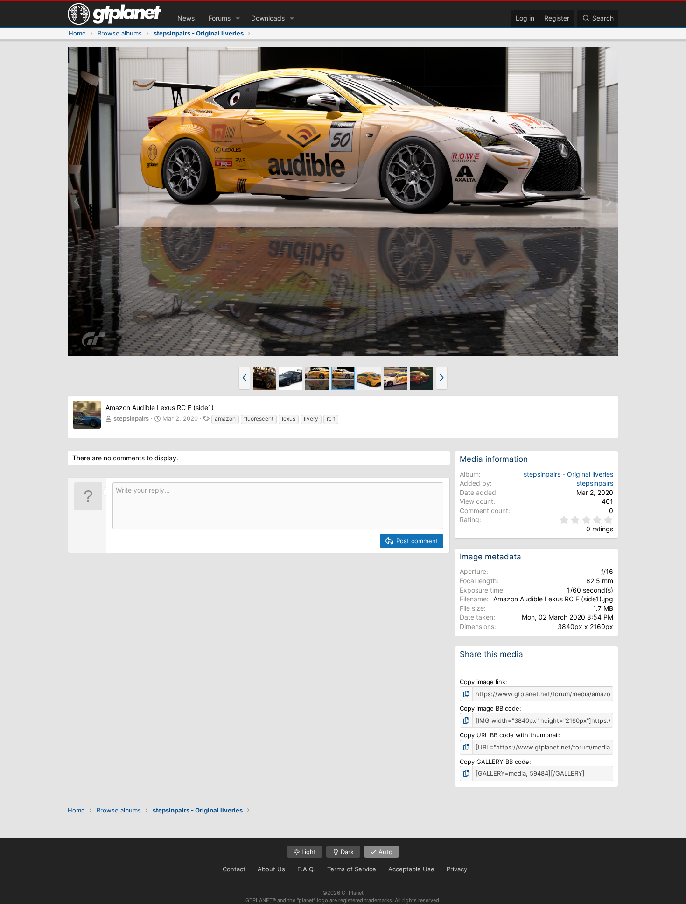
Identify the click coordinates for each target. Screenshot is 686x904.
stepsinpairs (131, 418)
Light (308, 851)
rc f (331, 418)
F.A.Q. (306, 869)
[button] (237, 18)
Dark (346, 851)
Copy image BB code (489, 708)
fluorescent (258, 418)
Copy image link (482, 681)
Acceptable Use (411, 869)
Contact (234, 869)
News (186, 18)
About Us (271, 869)
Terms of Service (351, 869)
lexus (288, 418)
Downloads (268, 18)
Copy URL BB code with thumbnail (509, 735)
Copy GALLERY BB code (494, 761)
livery (311, 418)
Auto (384, 851)
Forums (220, 18)
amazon (225, 418)
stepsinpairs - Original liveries (568, 474)
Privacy (457, 869)
